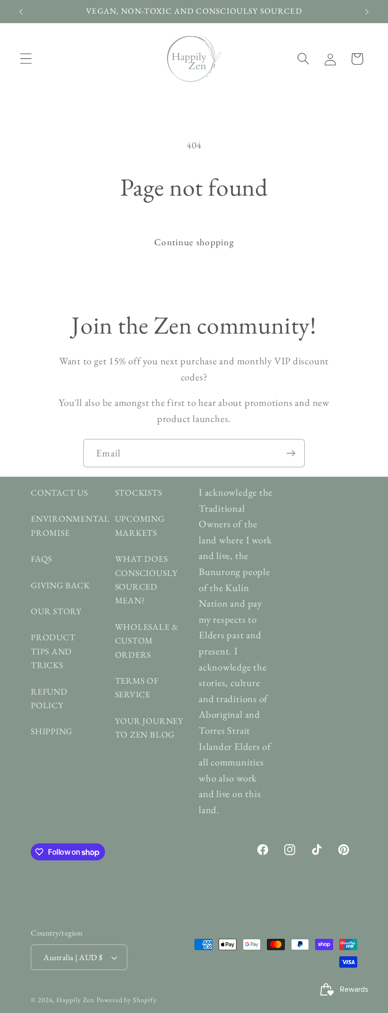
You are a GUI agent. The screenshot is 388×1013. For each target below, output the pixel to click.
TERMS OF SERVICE (137, 687)
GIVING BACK (60, 585)
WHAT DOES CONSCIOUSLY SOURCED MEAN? (146, 579)
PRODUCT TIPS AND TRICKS (53, 651)
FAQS (41, 558)
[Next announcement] (367, 11)
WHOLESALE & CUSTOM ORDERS (147, 640)
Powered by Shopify (126, 1000)
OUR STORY (56, 611)
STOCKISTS (138, 492)
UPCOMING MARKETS (140, 525)
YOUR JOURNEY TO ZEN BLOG (149, 727)
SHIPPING (51, 731)
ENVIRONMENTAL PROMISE (70, 525)
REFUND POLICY (49, 698)
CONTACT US (59, 492)
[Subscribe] (290, 453)
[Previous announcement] (20, 11)
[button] (25, 58)
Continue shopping (194, 242)
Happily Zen (75, 1000)
